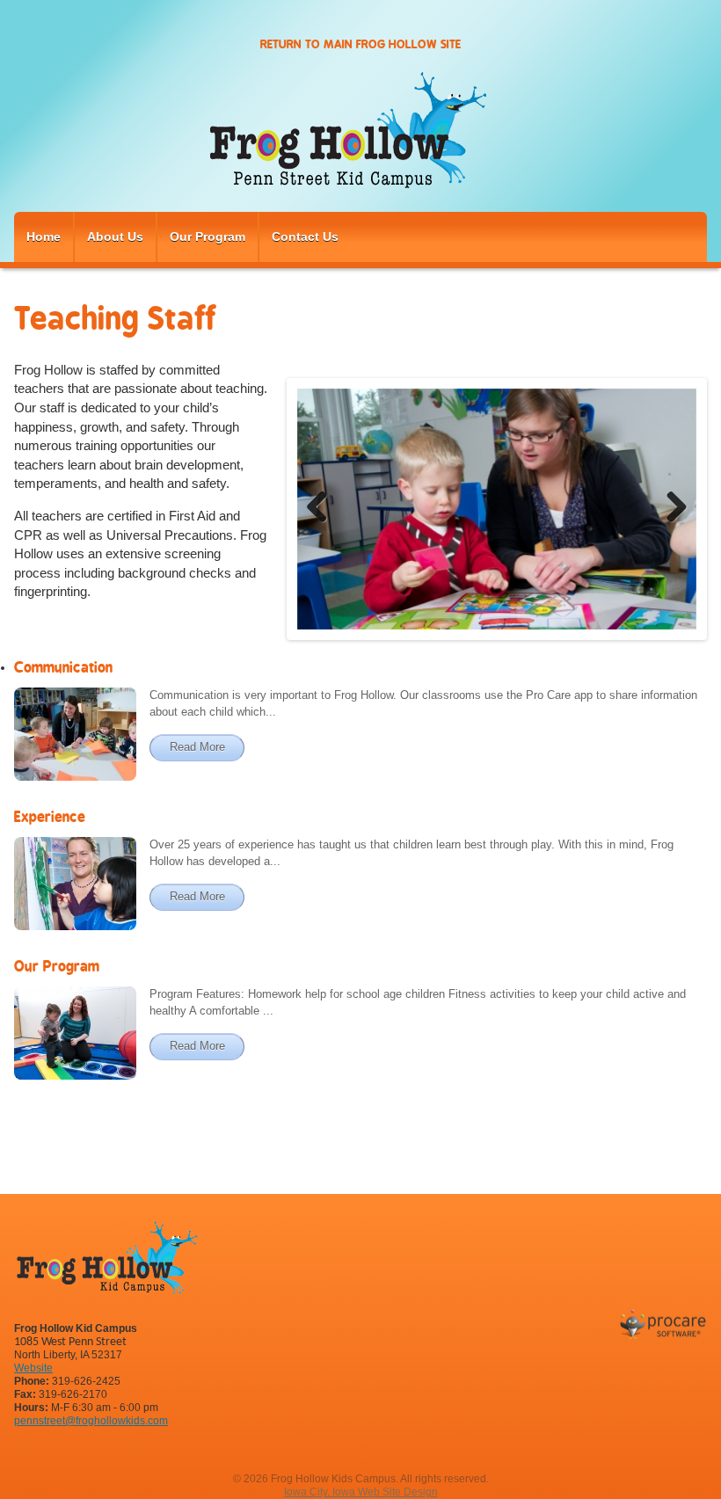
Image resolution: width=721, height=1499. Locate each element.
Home (43, 236)
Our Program (207, 236)
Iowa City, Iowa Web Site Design (361, 1492)
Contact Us (305, 236)
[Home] (360, 132)
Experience (49, 817)
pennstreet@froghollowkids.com (91, 1421)
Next (670, 509)
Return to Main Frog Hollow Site (360, 44)
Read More (197, 746)
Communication (63, 667)
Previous (323, 509)
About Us (115, 236)
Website (33, 1368)
